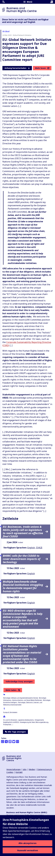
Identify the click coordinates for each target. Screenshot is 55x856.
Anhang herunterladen (15, 68)
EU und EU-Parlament (10, 720)
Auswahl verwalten (27, 850)
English (31, 547)
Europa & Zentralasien (10, 712)
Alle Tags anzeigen (17, 731)
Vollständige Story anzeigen (19, 681)
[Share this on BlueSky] (13, 741)
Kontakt (19, 772)
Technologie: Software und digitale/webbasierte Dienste (20, 698)
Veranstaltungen (13, 769)
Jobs (25, 769)
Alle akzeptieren (27, 843)
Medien (32, 769)
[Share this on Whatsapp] (2, 741)
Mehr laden (11, 690)
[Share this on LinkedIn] (10, 741)
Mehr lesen (40, 68)
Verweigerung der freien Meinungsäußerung (34, 722)
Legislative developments (26, 720)
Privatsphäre (7, 724)
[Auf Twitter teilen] (6, 741)
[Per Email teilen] (17, 741)
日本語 (39, 547)
